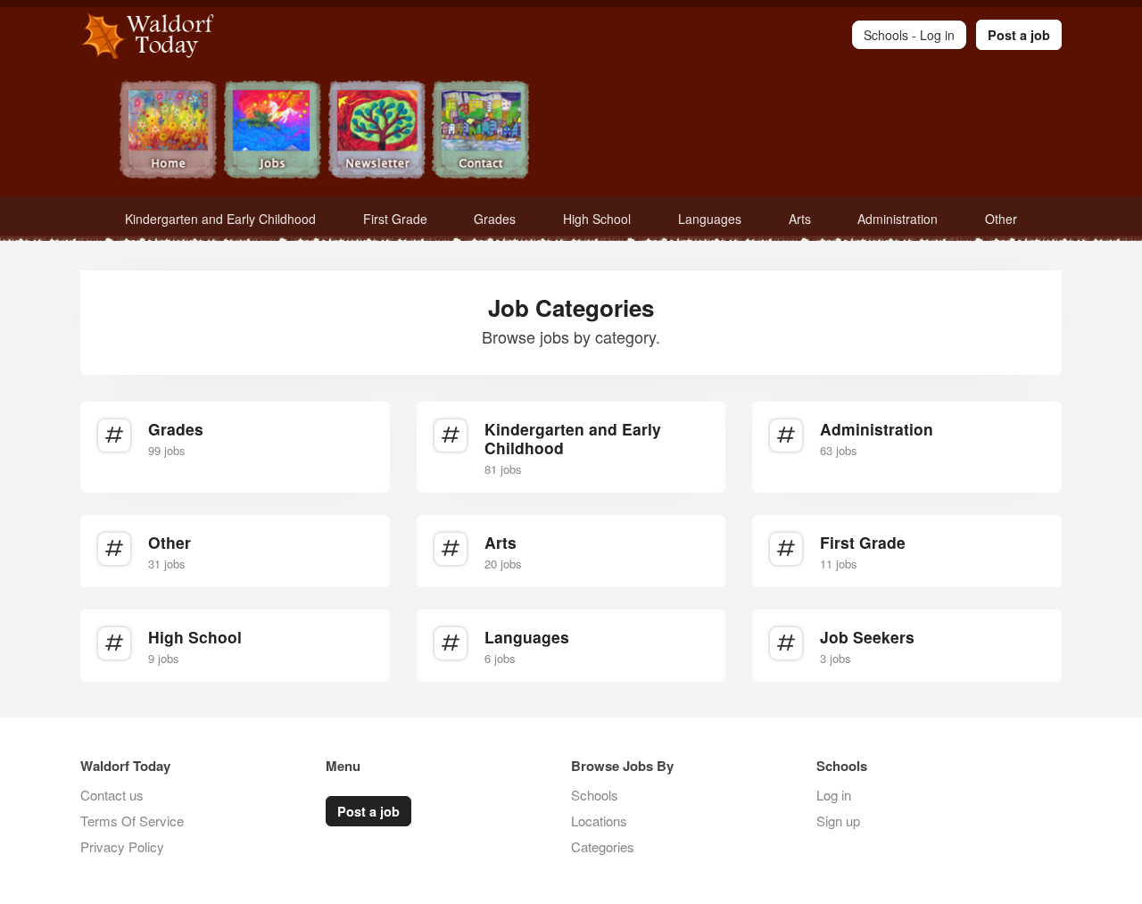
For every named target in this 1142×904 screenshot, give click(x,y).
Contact (481, 131)
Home (168, 131)
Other (1001, 219)
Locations (599, 820)
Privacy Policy (122, 846)
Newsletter (377, 131)
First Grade (395, 219)
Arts (800, 219)
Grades (495, 219)
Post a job (1019, 35)
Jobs (272, 131)
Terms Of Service (132, 820)
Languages (709, 219)
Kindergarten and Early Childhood (220, 219)
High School (597, 219)
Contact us (112, 794)
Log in (833, 794)
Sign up (838, 820)
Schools (594, 794)
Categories (602, 846)
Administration (897, 219)
